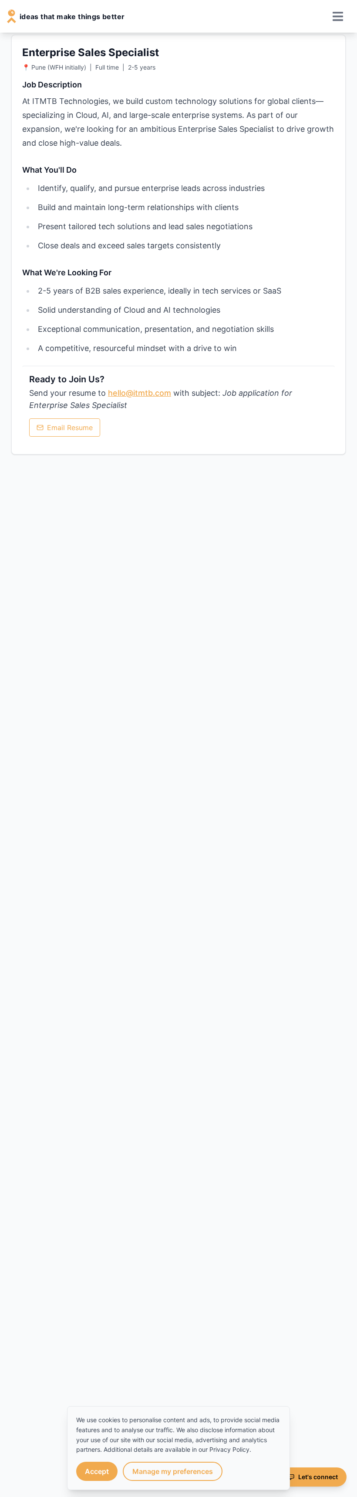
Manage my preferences (172, 1471)
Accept (97, 1471)
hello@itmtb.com (139, 393)
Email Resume (70, 427)
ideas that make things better (72, 16)
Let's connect (318, 1476)
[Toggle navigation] (339, 16)
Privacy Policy (229, 1449)
